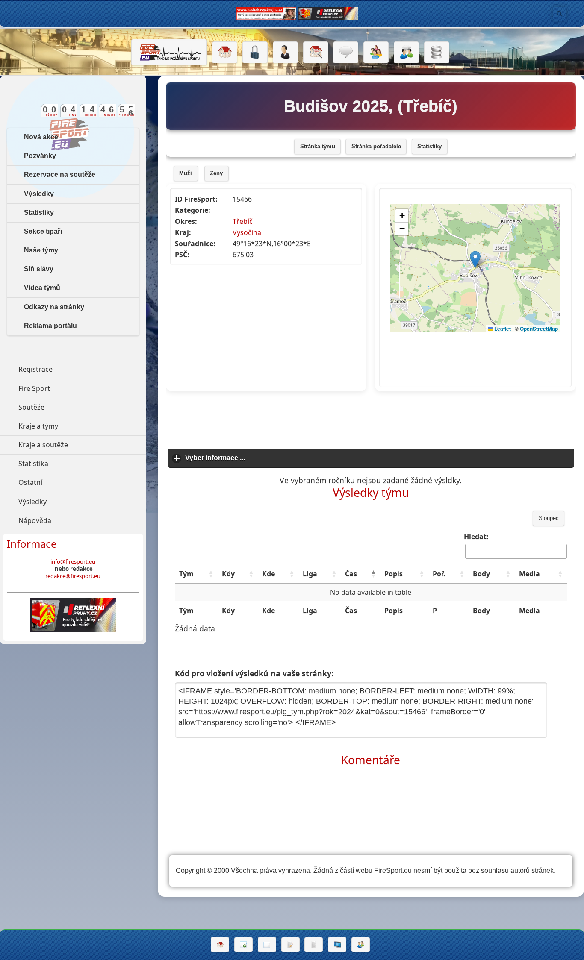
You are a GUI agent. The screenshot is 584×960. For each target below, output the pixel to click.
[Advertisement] (370, 417)
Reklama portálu (50, 325)
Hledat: (476, 536)
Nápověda (74, 520)
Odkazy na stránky (54, 307)
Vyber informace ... (254, 457)
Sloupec (549, 518)
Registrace (35, 369)
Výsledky (39, 193)
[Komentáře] (345, 52)
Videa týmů (42, 287)
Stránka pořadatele (376, 147)
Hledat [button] (559, 14)
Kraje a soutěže (82, 444)
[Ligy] (436, 52)
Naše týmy (41, 250)
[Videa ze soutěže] (337, 944)
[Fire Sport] (169, 52)
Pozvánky (40, 155)
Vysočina (247, 232)
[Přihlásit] (255, 52)
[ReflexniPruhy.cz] (73, 615)
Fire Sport (73, 388)
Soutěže (70, 407)
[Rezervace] (290, 944)
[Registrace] (285, 52)
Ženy (216, 173)
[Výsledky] (313, 944)
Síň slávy (38, 269)
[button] (210, 574)
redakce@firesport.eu (72, 576)
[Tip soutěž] (360, 944)
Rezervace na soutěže (59, 174)
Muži (185, 173)
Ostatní (69, 482)
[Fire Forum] (406, 52)
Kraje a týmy (77, 426)
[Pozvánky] (267, 944)
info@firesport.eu (72, 561)
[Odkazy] (315, 52)
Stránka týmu (317, 147)
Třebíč (243, 221)
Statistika (72, 463)
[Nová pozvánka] (243, 944)
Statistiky (429, 147)
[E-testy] (376, 52)
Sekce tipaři (43, 231)
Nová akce (41, 137)
